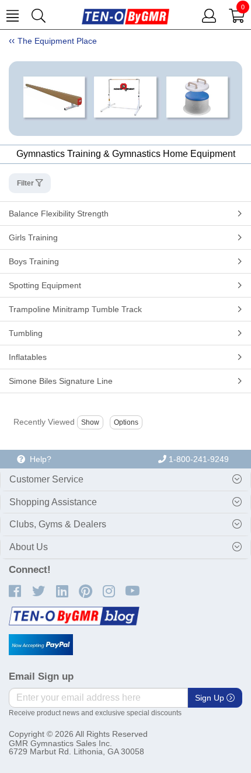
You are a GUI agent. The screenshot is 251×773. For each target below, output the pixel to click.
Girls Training (33, 237)
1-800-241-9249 (197, 459)
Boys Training (34, 261)
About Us (28, 547)
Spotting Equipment (45, 285)
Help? (38, 459)
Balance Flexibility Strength (59, 213)
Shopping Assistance (53, 502)
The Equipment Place (57, 41)
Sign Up (210, 697)
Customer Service (46, 479)
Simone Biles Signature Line (61, 381)
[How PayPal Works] (41, 644)
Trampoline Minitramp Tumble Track (75, 309)
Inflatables (28, 357)
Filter (26, 183)
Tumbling (26, 333)
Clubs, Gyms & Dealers (57, 524)
